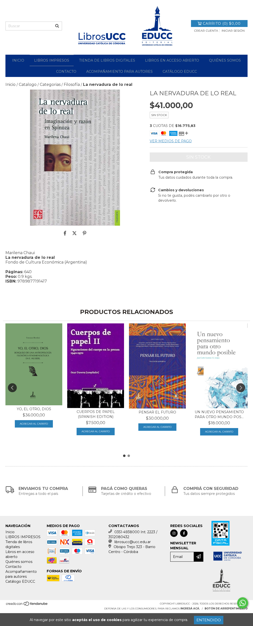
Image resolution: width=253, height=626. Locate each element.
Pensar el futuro (157, 412)
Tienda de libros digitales (107, 60)
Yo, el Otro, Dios (34, 409)
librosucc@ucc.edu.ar (132, 542)
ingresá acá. (190, 608)
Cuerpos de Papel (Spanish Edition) (96, 414)
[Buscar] (57, 26)
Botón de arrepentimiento (226, 608)
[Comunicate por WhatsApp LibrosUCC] (242, 603)
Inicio (18, 60)
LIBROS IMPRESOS (51, 60)
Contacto (66, 71)
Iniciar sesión (233, 30)
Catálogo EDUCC (180, 71)
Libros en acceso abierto (172, 60)
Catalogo (28, 84)
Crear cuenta (206, 30)
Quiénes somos (225, 60)
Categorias (50, 84)
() (222, 23)
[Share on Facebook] (65, 233)
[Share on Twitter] (74, 233)
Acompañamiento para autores (119, 71)
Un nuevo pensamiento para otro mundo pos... (219, 414)
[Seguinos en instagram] (174, 533)
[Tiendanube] (27, 605)
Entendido (208, 620)
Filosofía (72, 84)
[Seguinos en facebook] (184, 533)
